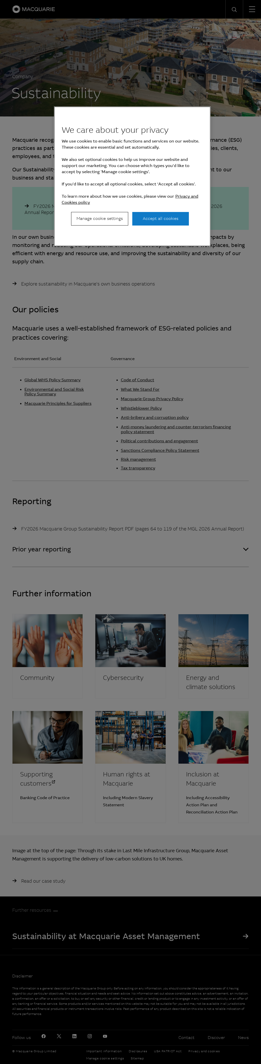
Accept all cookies (160, 218)
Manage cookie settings (99, 218)
